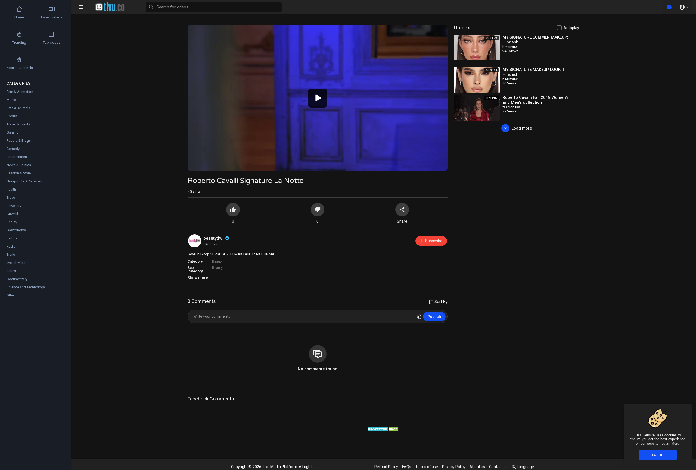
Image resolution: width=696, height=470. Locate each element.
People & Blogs (19, 140)
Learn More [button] (670, 443)
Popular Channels (19, 68)
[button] (684, 7)
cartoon (13, 238)
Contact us (498, 467)
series (11, 271)
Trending (19, 42)
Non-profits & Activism (24, 181)
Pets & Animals (18, 108)
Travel (11, 197)
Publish (434, 316)
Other (11, 295)
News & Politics (19, 165)
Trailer (11, 255)
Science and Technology (26, 287)
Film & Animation (20, 92)
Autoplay (571, 28)
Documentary (17, 279)
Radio (11, 246)
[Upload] (669, 7)
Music (11, 100)
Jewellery (14, 206)
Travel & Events (18, 124)
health (11, 189)
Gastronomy (16, 230)
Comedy (13, 149)
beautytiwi (214, 238)
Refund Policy (386, 467)
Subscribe (433, 241)
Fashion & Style (19, 173)
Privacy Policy (453, 467)
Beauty (217, 261)
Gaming (13, 132)
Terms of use (426, 467)
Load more (521, 128)
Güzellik (13, 214)
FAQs (406, 467)
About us (477, 467)
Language (525, 467)
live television (17, 263)
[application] (318, 98)
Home (19, 17)
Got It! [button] (658, 455)
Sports (12, 116)
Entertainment (17, 157)
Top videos (51, 42)
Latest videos (51, 17)
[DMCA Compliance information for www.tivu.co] (383, 429)
